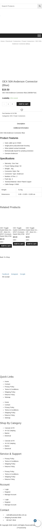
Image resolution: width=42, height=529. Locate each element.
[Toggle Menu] (39, 36)
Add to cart (23, 104)
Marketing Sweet (32, 528)
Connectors (17, 41)
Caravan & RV (10, 428)
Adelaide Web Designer (8, 528)
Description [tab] (21, 124)
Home (3, 41)
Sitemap (7, 397)
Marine (7, 433)
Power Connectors (28, 41)
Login (7, 489)
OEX (11, 116)
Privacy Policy (9, 387)
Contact (7, 384)
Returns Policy (10, 394)
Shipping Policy (10, 392)
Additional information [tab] (21, 128)
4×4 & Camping (10, 430)
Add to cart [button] (6, 246)
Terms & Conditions (12, 389)
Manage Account (10, 494)
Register (8, 492)
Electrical (9, 41)
